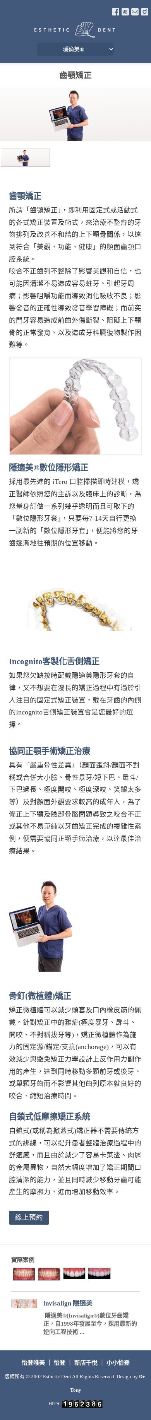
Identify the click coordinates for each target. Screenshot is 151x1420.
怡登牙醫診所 (75, 30)
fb (115, 12)
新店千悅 (86, 1363)
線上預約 (29, 1217)
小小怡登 (118, 1363)
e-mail (135, 12)
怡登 (59, 1363)
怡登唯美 (34, 1363)
